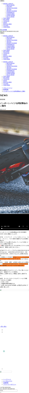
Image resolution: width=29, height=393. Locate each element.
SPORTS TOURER (11, 11)
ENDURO (9, 6)
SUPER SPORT (10, 15)
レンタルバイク (7, 381)
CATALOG (6, 21)
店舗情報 (5, 382)
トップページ (7, 379)
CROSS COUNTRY (11, 8)
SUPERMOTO (10, 12)
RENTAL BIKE (7, 24)
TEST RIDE (6, 18)
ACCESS (5, 25)
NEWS (5, 22)
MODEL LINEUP (8, 3)
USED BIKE (6, 27)
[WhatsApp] (4, 369)
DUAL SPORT (10, 16)
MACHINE (6, 19)
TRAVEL (9, 9)
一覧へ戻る (3, 326)
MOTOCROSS (10, 5)
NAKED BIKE (10, 14)
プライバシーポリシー (9, 384)
